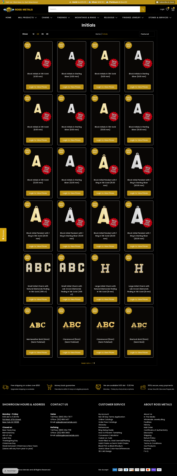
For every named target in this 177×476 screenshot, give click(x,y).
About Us (148, 414)
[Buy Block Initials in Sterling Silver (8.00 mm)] (71, 109)
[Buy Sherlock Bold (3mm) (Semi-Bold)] (139, 321)
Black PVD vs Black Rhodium (110, 446)
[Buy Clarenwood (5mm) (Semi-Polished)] (71, 321)
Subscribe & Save (166, 2)
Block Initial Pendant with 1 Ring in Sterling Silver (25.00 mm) (139, 236)
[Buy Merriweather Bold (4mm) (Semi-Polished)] (38, 321)
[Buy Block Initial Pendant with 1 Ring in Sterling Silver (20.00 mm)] (139, 162)
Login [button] (162, 9)
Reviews (147, 448)
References (103, 427)
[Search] (143, 9)
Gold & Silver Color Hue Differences (114, 448)
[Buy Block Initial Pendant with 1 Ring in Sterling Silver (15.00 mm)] (71, 215)
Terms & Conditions (153, 443)
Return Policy (149, 438)
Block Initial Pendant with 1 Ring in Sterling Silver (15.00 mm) (71, 236)
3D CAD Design (105, 451)
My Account (103, 414)
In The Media (149, 417)
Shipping (147, 435)
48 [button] (47, 34)
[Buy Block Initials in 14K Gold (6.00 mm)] (105, 55)
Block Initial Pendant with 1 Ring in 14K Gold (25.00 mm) (105, 236)
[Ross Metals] (18, 9)
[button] (173, 9)
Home (98, 34)
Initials (105, 34)
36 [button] (42, 34)
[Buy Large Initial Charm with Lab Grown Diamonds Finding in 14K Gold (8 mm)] (139, 268)
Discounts (148, 432)
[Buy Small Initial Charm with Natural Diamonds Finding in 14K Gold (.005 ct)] (38, 268)
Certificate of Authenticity (156, 430)
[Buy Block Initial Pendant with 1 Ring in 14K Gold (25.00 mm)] (105, 215)
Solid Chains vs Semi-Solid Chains (113, 443)
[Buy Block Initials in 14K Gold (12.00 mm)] (38, 162)
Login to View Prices (38, 87)
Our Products (150, 446)
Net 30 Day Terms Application (111, 417)
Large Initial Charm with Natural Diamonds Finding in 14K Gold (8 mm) (105, 289)
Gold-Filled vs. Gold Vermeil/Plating (114, 440)
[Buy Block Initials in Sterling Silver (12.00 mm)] (71, 162)
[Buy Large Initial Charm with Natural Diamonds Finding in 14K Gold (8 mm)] (105, 268)
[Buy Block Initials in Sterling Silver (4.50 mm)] (71, 55)
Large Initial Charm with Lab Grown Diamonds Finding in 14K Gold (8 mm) (139, 289)
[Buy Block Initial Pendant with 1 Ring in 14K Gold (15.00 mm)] (105, 162)
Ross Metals (23, 469)
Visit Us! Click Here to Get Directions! (21, 2)
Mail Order (148, 427)
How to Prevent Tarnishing (110, 432)
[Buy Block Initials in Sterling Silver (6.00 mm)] (139, 55)
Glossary (102, 424)
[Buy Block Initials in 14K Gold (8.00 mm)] (38, 109)
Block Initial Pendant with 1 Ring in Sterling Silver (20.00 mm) (139, 183)
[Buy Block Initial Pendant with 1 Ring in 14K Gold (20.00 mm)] (38, 215)
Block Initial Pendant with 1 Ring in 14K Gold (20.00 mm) (37, 236)
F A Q (146, 451)
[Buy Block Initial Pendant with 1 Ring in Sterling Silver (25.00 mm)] (139, 215)
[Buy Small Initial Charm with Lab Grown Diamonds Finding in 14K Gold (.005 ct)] (71, 268)
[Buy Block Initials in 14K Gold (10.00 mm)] (105, 109)
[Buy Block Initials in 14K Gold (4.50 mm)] (38, 55)
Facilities (147, 422)
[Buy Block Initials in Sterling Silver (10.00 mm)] (139, 109)
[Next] (94, 363)
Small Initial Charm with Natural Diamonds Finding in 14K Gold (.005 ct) (38, 289)
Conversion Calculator (108, 435)
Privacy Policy (150, 440)
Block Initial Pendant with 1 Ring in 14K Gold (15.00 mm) (105, 183)
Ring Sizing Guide (106, 430)
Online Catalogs (105, 419)
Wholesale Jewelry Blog (154, 419)
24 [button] (38, 34)
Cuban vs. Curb (105, 438)
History (147, 424)
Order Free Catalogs (107, 422)
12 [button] (33, 34)
